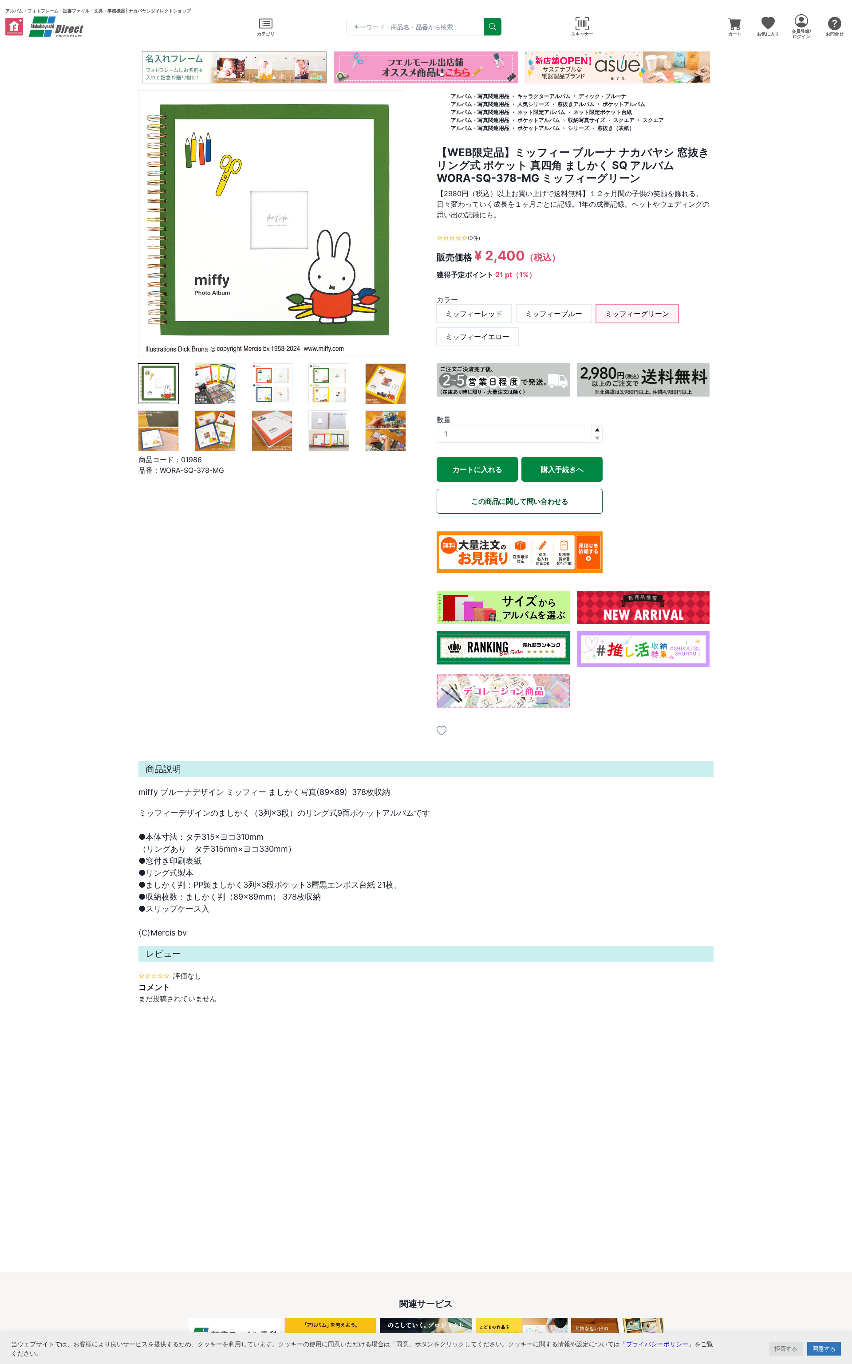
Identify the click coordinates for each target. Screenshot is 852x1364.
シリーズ (578, 128)
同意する (824, 1348)
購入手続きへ (562, 469)
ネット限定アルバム (541, 112)
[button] (399, 74)
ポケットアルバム (624, 104)
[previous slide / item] (144, 67)
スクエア (624, 120)
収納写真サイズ (586, 120)
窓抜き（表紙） (616, 128)
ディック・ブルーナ (603, 96)
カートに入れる (477, 469)
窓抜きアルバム (576, 104)
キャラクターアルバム (544, 96)
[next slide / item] (707, 67)
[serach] (492, 26)
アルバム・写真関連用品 (480, 96)
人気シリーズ (533, 104)
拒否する (785, 1348)
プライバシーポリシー (657, 1344)
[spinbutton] (520, 434)
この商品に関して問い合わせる (519, 501)
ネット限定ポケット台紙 (602, 112)
